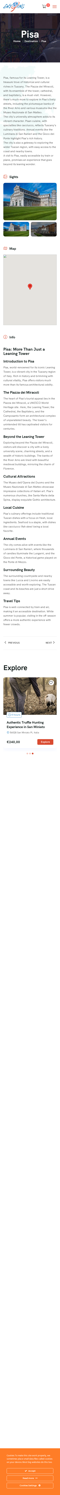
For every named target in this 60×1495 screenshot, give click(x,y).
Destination (31, 41)
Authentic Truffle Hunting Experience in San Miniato (26, 724)
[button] (27, 753)
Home (16, 41)
